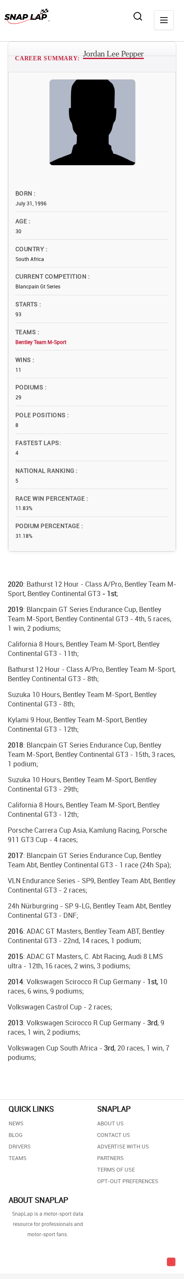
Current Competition (51, 276)
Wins (24, 360)
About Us (110, 1123)
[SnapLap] (27, 16)
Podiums (30, 387)
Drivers (20, 1146)
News (16, 1123)
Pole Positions (41, 415)
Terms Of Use (116, 1169)
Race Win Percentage (50, 498)
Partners (110, 1158)
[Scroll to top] (171, 1262)
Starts (27, 304)
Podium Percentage (48, 526)
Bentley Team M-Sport (40, 341)
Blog (16, 1135)
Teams (26, 332)
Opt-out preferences (127, 1181)
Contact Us (113, 1135)
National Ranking (45, 470)
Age (22, 221)
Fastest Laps (37, 443)
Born (24, 193)
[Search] (137, 16)
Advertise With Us (123, 1146)
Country (30, 249)
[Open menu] (164, 20)
